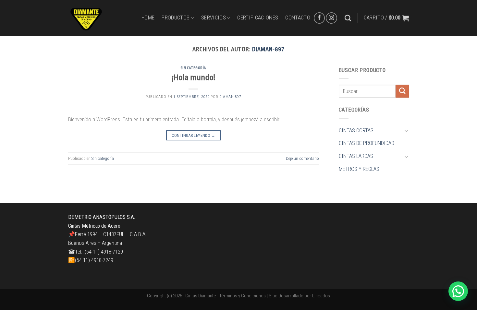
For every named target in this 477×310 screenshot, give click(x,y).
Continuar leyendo (193, 135)
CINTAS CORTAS (356, 130)
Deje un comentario (302, 158)
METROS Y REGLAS (359, 169)
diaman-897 (268, 49)
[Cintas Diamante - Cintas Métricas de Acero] (100, 18)
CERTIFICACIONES (257, 18)
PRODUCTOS (176, 18)
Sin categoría (193, 68)
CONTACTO (297, 18)
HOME (147, 18)
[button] (458, 291)
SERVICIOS (213, 18)
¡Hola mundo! (193, 77)
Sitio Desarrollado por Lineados (299, 296)
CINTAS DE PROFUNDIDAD (366, 143)
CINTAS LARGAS (356, 156)
